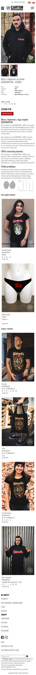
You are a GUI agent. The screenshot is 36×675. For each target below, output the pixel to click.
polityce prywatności (19, 663)
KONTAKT (4, 610)
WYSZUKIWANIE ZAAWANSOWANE (11, 602)
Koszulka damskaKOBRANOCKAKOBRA (6, 252)
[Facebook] (2, 637)
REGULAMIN (5, 630)
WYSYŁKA (4, 622)
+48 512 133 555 (19, 2)
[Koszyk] (33, 8)
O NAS (3, 606)
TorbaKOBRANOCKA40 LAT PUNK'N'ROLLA (8, 450)
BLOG (2, 642)
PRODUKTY (4, 598)
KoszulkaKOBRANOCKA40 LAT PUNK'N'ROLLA (8, 386)
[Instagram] (6, 637)
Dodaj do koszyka (7, 114)
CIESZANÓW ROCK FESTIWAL (10, 650)
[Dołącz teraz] (27, 656)
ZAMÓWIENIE (5, 618)
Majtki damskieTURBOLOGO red (6, 317)
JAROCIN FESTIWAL (7, 646)
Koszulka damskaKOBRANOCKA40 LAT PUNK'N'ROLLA (8, 515)
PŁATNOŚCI (4, 626)
